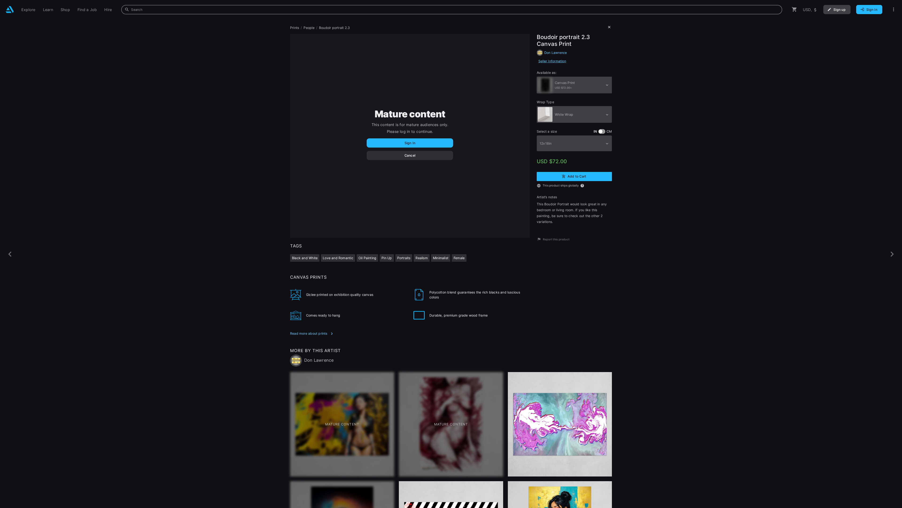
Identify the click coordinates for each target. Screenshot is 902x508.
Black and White (305, 258)
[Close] (609, 27)
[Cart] (794, 9)
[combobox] (451, 9)
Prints (294, 28)
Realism (422, 258)
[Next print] (892, 254)
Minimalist (440, 258)
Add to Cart (577, 176)
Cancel (409, 155)
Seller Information (552, 61)
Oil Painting (367, 258)
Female (459, 258)
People (308, 28)
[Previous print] (10, 254)
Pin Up (386, 258)
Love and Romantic (338, 258)
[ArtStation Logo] (10, 9)
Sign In (409, 143)
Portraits (404, 258)
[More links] (893, 9)
